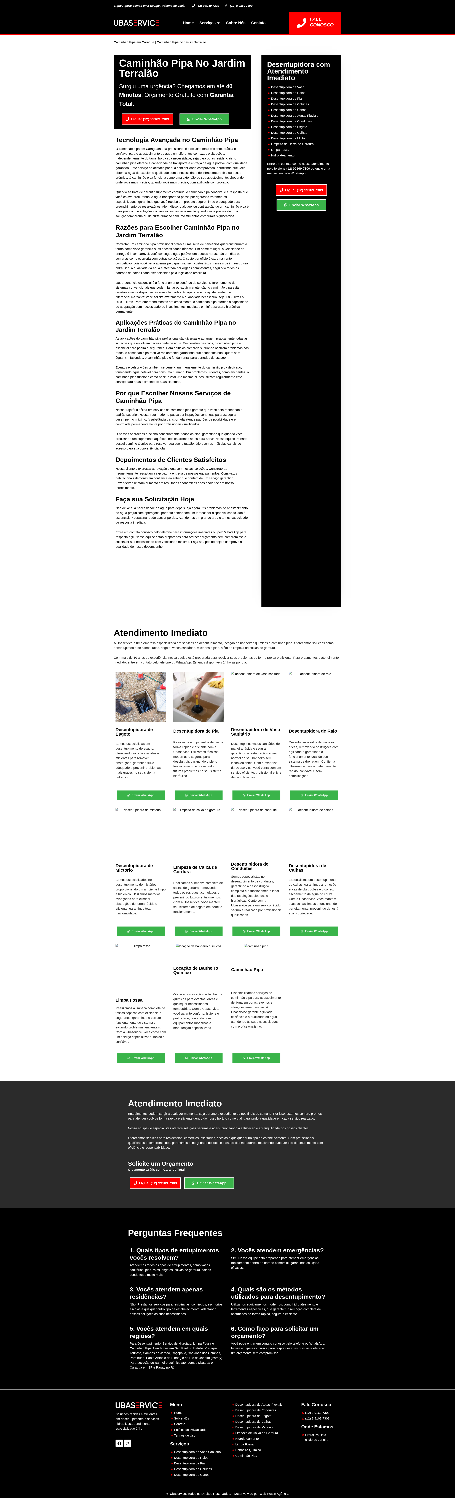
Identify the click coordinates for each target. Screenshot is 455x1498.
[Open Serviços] (218, 23)
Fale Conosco (322, 22)
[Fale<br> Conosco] (301, 23)
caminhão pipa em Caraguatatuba (143, 149)
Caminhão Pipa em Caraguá (134, 42)
